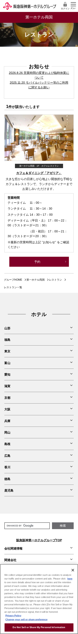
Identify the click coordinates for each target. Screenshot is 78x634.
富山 (7, 363)
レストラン (55, 279)
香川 (7, 467)
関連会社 (10, 560)
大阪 (7, 409)
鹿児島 (8, 490)
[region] (39, 599)
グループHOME (13, 279)
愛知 (7, 374)
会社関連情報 (13, 548)
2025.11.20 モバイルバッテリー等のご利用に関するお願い (39, 85)
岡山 (7, 432)
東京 (7, 351)
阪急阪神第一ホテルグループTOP (39, 540)
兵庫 (7, 421)
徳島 (7, 479)
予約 (37, 261)
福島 (7, 339)
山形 (7, 328)
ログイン (65, 8)
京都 (7, 397)
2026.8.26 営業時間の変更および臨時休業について (39, 75)
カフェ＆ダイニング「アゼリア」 (39, 173)
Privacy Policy (13, 615)
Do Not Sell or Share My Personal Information (39, 627)
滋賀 (7, 386)
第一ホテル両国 (35, 279)
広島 (7, 455)
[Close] (73, 570)
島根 (7, 444)
